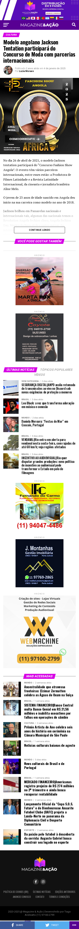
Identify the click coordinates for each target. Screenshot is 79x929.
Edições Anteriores (65, 892)
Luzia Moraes (26, 71)
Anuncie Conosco (22, 897)
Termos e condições (59, 897)
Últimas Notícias (42, 892)
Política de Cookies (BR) (15, 892)
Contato (39, 897)
